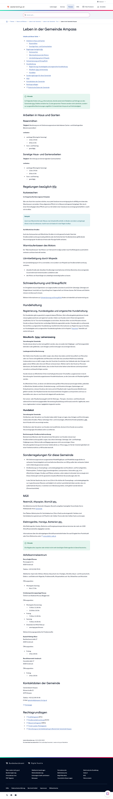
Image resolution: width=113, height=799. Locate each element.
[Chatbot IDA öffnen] (107, 793)
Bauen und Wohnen (22, 21)
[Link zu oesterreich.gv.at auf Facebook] (11, 795)
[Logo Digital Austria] (37, 763)
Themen (12, 21)
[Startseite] (7, 21)
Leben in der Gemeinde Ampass (69, 21)
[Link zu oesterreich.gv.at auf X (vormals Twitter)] (7, 795)
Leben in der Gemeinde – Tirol (50, 21)
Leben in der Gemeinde (35, 21)
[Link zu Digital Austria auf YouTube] (15, 795)
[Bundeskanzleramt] (15, 763)
